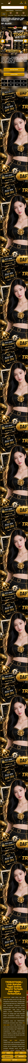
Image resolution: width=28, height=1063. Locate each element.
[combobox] (12, 7)
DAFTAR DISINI (14, 69)
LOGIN (21, 1052)
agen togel (13, 1040)
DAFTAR (8, 1056)
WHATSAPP (21, 1056)
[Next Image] (25, 41)
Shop (2, 3)
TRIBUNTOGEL (6, 997)
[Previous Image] (2, 41)
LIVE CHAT (14, 1059)
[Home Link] (9, 3)
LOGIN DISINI (14, 74)
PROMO (8, 1052)
